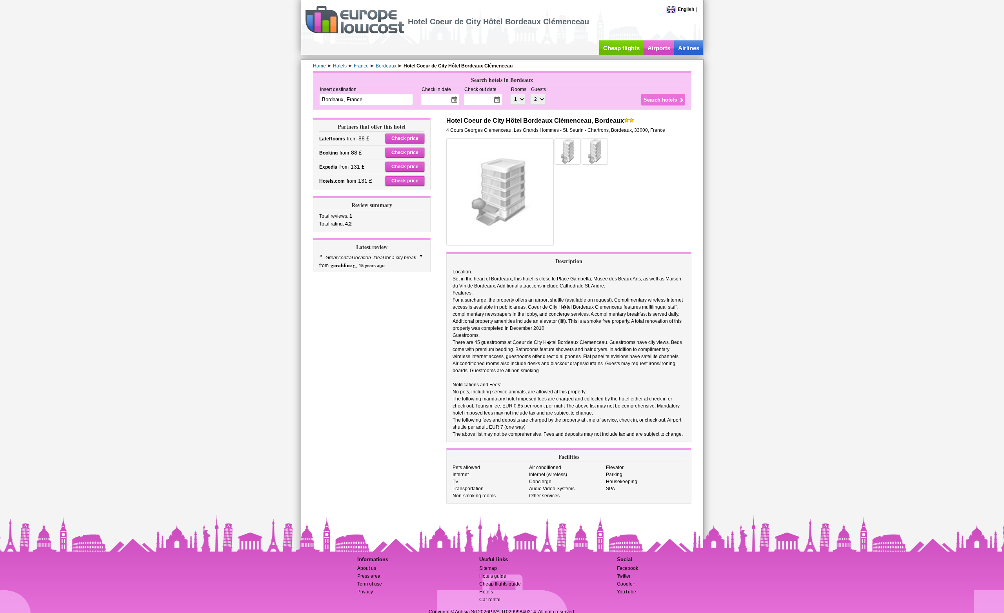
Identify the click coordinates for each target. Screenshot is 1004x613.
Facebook (627, 568)
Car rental (489, 599)
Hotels (486, 592)
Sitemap (488, 568)
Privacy (365, 592)
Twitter (624, 576)
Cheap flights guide (500, 584)
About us (366, 568)
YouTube (626, 592)
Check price (404, 138)
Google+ (626, 584)
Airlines (688, 48)
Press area (368, 576)
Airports (659, 48)
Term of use (369, 584)
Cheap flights (621, 48)
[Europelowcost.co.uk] (354, 32)
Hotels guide (492, 576)
